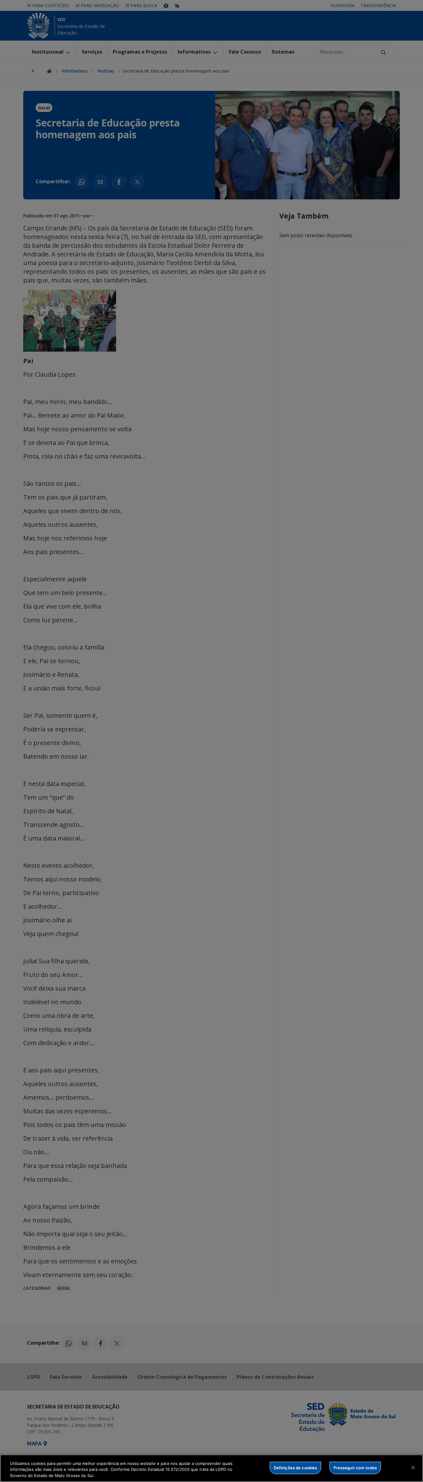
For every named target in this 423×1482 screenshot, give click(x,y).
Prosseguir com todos (355, 1467)
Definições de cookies (295, 1467)
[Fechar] (413, 1467)
